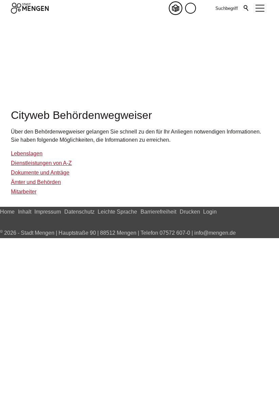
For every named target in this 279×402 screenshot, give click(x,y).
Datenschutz (79, 212)
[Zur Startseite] (30, 8)
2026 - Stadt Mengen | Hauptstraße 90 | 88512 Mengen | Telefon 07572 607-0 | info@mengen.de (118, 233)
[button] (204, 8)
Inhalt (24, 212)
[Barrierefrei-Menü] (190, 8)
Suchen (246, 8)
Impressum (47, 212)
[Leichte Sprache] (177, 8)
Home (7, 212)
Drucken (190, 212)
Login (210, 212)
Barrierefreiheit (158, 212)
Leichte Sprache (117, 212)
